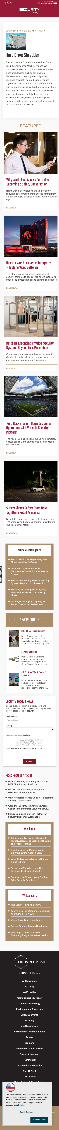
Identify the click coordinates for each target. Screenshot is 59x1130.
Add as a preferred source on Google (47, 2)
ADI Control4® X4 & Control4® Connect (34, 674)
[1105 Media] (29, 973)
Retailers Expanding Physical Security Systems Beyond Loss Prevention (30, 345)
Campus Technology (29, 1003)
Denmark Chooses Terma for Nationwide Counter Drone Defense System (29, 571)
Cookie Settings (26, 1112)
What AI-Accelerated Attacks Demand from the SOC (30, 860)
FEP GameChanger (29, 652)
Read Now (11, 208)
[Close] (48, 1085)
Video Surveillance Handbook (26, 920)
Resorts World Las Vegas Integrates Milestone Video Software (28, 265)
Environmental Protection (29, 1009)
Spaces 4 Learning (29, 1054)
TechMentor (29, 1059)
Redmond (30, 1043)
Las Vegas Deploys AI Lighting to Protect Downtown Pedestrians (28, 603)
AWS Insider (29, 992)
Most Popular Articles (18, 775)
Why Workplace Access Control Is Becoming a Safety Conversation (27, 182)
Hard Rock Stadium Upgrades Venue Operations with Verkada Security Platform (28, 428)
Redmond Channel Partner (29, 1048)
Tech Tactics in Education (29, 1065)
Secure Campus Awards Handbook (29, 926)
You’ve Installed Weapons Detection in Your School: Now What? (30, 912)
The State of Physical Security (26, 904)
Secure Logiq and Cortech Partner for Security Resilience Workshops (27, 815)
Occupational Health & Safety (29, 1031)
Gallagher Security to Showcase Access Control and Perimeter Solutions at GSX (28, 807)
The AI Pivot (29, 1071)
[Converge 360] (29, 962)
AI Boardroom (29, 981)
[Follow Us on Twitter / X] (8, 3)
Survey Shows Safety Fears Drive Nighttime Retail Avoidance (26, 510)
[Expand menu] (55, 3)
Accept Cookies (39, 1120)
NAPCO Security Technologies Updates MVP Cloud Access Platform (28, 783)
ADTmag (29, 986)
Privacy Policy (25, 735)
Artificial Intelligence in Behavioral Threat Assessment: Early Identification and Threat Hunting (31, 841)
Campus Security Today (29, 998)
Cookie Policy (19, 1105)
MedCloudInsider (29, 1026)
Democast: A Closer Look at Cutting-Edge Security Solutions (29, 879)
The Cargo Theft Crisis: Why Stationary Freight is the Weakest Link (30, 934)
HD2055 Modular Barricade (33, 631)
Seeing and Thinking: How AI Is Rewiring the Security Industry (27, 870)
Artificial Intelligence (29, 550)
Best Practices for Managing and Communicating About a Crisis (27, 851)
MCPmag (29, 1020)
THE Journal (29, 1076)
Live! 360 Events (29, 1014)
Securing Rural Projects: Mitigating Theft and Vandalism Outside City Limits (28, 592)
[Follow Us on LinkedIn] (4, 3)
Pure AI (29, 1037)
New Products (29, 620)
